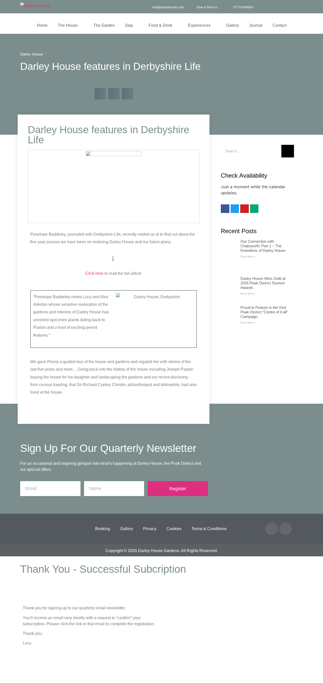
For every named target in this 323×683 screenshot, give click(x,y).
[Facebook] (273, 7)
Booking (102, 529)
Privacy (149, 529)
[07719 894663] (229, 7)
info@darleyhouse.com (168, 7)
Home (42, 25)
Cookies (174, 529)
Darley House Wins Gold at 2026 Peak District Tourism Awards (262, 283)
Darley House (31, 54)
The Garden (104, 25)
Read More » (248, 256)
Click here (94, 273)
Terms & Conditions (209, 529)
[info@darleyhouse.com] (147, 7)
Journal (255, 25)
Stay (129, 25)
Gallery (232, 25)
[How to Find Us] (192, 7)
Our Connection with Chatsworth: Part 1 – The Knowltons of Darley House (262, 246)
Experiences (199, 25)
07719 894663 (243, 7)
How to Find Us (207, 7)
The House (68, 25)
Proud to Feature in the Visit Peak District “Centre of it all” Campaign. (264, 312)
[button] (100, 93)
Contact (279, 25)
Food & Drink (160, 25)
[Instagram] (283, 7)
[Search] (287, 151)
